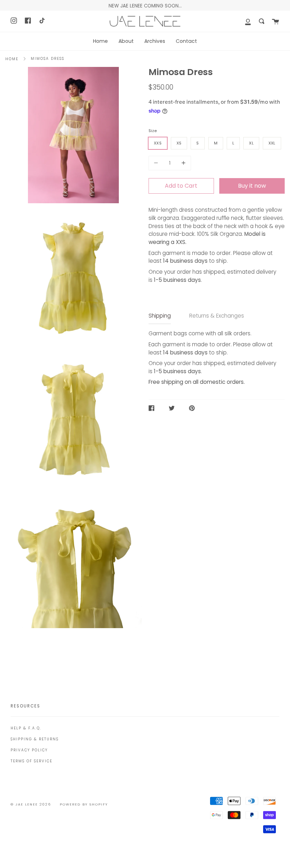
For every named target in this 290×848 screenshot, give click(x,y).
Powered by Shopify (84, 804)
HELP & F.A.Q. (26, 728)
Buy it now (252, 186)
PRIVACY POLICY (29, 750)
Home (11, 59)
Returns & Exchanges (216, 315)
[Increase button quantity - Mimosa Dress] (182, 163)
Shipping (160, 315)
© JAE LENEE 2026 (31, 804)
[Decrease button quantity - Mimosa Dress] (157, 163)
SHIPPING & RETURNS (35, 739)
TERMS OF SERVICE (31, 761)
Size (153, 130)
